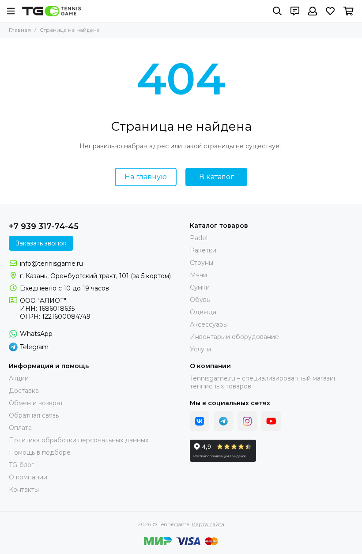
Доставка (24, 391)
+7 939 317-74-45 (44, 226)
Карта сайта (208, 524)
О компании (28, 477)
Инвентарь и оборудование (234, 337)
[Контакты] (295, 11)
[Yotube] (271, 421)
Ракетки (203, 250)
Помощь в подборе (40, 452)
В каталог (216, 177)
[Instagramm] (247, 421)
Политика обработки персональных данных (78, 440)
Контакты (24, 490)
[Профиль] (312, 11)
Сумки (200, 287)
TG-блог (21, 465)
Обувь (200, 300)
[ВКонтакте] (199, 421)
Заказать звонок (41, 243)
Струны (201, 263)
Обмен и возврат (36, 403)
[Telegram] (223, 421)
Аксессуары (209, 324)
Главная (20, 29)
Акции (19, 378)
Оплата (20, 428)
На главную (145, 177)
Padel (198, 238)
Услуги (200, 349)
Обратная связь (34, 415)
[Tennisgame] (51, 11)
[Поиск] (277, 11)
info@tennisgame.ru (51, 264)
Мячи (198, 275)
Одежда (203, 312)
